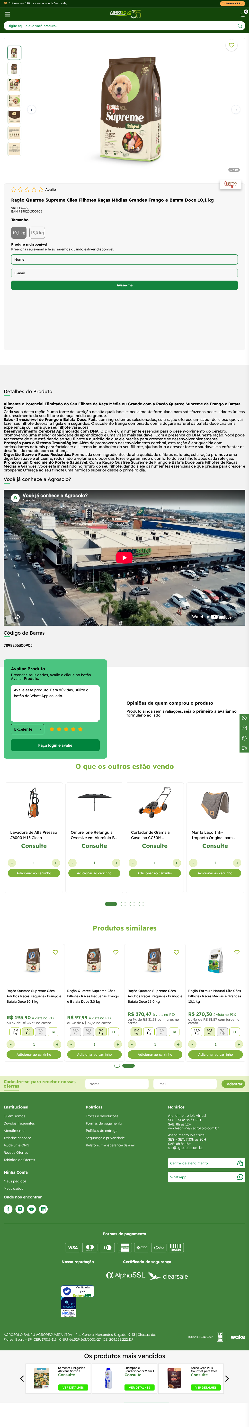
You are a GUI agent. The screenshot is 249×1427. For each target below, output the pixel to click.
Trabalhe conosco (17, 1138)
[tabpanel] (124, 109)
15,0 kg (37, 232)
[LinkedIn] (43, 1209)
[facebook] (8, 1209)
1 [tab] (117, 1066)
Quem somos (14, 1116)
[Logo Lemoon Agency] (216, 1337)
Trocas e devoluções (102, 1116)
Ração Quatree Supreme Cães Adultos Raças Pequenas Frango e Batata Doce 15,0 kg (155, 996)
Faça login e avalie (55, 745)
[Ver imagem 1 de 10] (14, 53)
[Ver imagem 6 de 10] (14, 133)
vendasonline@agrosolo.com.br (193, 1128)
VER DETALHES (73, 1387)
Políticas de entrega (101, 1130)
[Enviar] (240, 26)
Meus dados (13, 1188)
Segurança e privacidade (105, 1138)
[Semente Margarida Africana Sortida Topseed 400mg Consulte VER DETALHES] (41, 1389)
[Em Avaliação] (68, 1307)
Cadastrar (233, 1083)
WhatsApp (178, 1177)
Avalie (50, 189)
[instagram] (19, 1209)
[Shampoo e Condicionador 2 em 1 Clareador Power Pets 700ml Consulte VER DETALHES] (107, 1389)
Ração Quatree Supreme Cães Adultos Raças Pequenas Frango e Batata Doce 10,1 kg (34, 996)
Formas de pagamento (104, 1123)
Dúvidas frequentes (19, 1123)
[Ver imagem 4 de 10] (14, 101)
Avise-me (125, 285)
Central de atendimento (189, 1163)
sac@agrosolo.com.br (185, 1147)
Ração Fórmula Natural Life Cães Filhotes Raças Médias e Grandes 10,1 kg (214, 996)
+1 (113, 1032)
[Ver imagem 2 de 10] (14, 69)
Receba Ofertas (16, 1152)
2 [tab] (128, 1066)
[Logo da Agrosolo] (125, 14)
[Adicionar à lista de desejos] (231, 45)
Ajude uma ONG (16, 1145)
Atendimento (14, 1130)
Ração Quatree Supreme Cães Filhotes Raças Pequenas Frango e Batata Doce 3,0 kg (93, 996)
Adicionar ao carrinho (34, 873)
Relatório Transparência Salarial (110, 1145)
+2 (53, 1032)
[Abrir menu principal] (7, 14)
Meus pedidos (15, 1181)
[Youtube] (31, 1209)
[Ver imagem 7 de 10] (14, 149)
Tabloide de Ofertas (19, 1160)
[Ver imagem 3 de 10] (14, 85)
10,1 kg (18, 232)
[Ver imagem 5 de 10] (14, 117)
